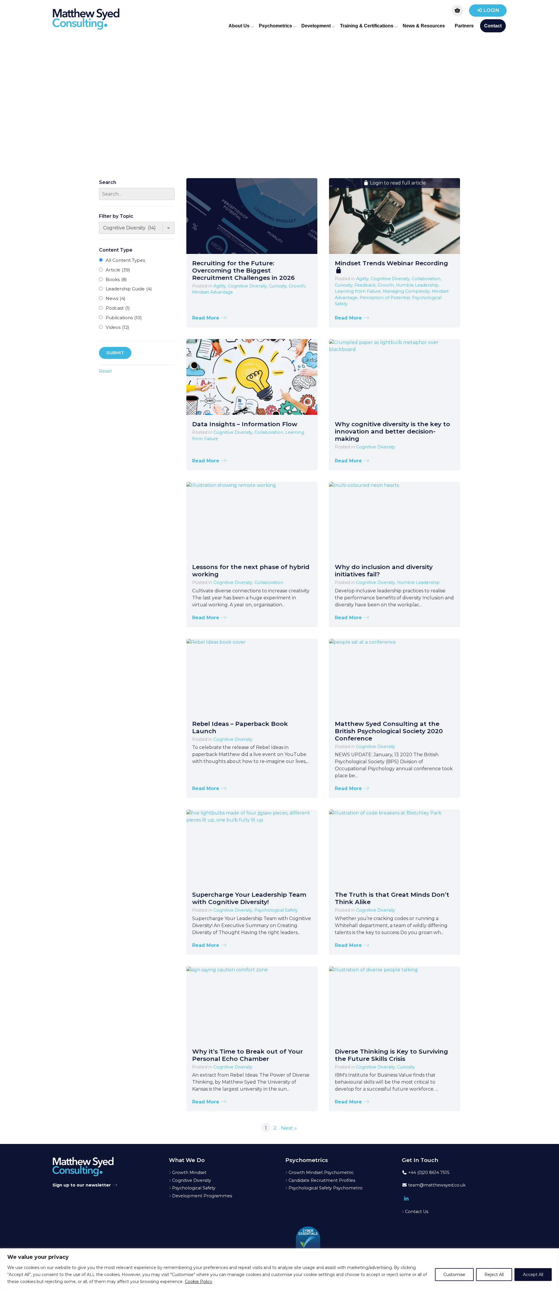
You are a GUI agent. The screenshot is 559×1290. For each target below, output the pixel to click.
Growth (297, 286)
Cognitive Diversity (247, 286)
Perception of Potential (385, 297)
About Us (239, 25)
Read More (206, 318)
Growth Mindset (189, 1172)
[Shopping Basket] (457, 10)
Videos (117, 327)
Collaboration (426, 278)
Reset (105, 371)
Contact (493, 25)
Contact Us (416, 1211)
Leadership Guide (129, 289)
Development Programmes (202, 1195)
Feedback (365, 285)
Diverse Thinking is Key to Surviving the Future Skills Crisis (391, 1055)
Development (316, 25)
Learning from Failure (358, 291)
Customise (454, 1274)
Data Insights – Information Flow (244, 424)
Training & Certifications (366, 25)
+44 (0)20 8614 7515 (428, 1172)
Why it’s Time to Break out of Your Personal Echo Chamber (247, 1055)
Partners (464, 25)
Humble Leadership (417, 285)
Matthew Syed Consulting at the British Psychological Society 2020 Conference (389, 731)
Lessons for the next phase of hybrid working (250, 570)
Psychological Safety (276, 910)
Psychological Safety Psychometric (326, 1188)
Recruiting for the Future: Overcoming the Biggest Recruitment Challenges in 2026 (243, 270)
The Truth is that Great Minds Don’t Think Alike (392, 898)
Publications (124, 317)
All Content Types (125, 260)
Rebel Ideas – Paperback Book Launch (240, 727)
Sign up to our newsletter (82, 1185)
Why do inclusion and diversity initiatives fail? (384, 570)
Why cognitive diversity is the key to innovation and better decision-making (392, 431)
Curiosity (278, 286)
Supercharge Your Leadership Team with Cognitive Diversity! (249, 898)
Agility (219, 286)
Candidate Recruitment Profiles (322, 1180)
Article (118, 270)
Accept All (533, 1274)
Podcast (118, 308)
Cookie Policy (198, 1281)
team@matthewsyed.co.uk (436, 1185)
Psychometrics (275, 25)
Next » (289, 1128)
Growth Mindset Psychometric (321, 1172)
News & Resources (424, 25)
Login (491, 10)
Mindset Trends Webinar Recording (391, 263)
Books (116, 279)
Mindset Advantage (212, 292)
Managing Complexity (406, 291)
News (115, 298)
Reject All (494, 1274)
